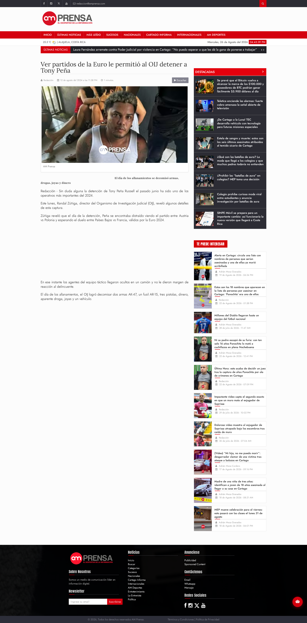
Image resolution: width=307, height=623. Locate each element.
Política (132, 599)
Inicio (48, 35)
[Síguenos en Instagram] (51, 3)
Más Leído (94, 35)
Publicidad (190, 560)
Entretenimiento (136, 591)
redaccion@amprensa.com (90, 3)
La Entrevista (134, 595)
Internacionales (189, 35)
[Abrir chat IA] (297, 602)
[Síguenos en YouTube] (66, 3)
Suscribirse (115, 601)
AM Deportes (216, 35)
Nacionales (132, 35)
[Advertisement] (201, 19)
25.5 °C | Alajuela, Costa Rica (64, 42)
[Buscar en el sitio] (263, 3)
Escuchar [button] (181, 80)
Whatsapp (189, 584)
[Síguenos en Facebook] (44, 3)
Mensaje (188, 587)
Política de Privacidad (207, 619)
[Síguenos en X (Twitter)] (59, 3)
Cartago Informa (159, 35)
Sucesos (112, 35)
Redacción (48, 80)
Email (187, 580)
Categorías (133, 568)
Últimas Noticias (69, 35)
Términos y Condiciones (181, 619)
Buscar (131, 564)
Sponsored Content (194, 564)
